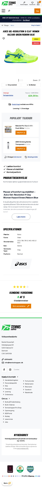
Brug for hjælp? (35, 25)
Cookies (16, 369)
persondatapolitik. (23, 448)
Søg (37, 11)
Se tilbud (26, 20)
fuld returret (17, 157)
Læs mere (21, 217)
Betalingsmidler (33, 157)
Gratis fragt (16, 104)
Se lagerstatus (8, 95)
